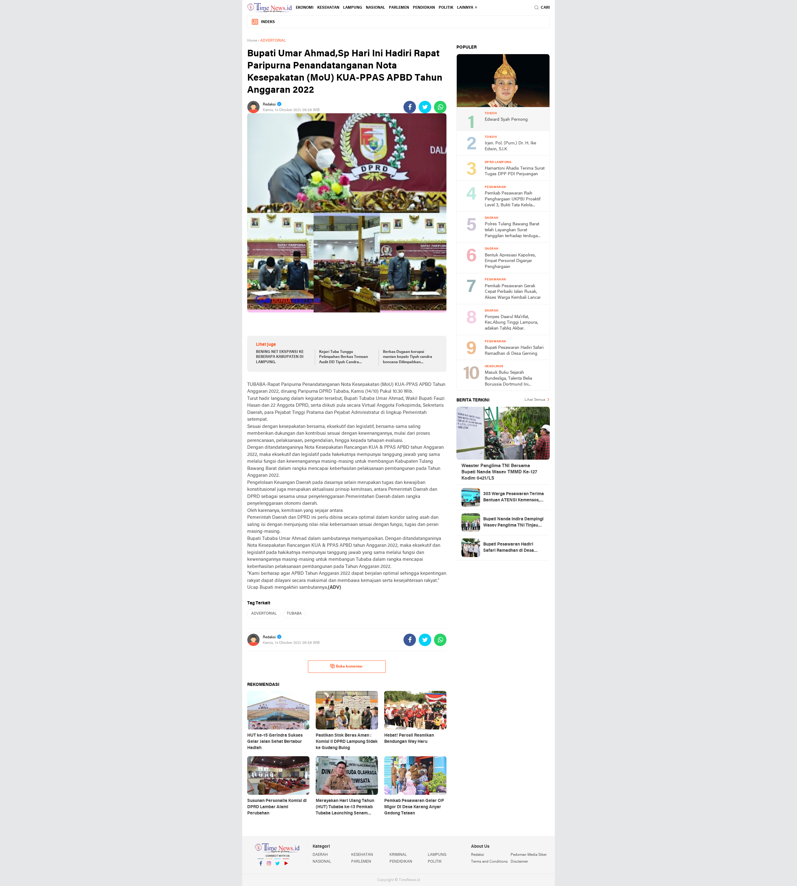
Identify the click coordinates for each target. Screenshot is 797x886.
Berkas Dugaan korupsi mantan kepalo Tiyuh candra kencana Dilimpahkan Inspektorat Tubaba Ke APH (407, 357)
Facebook (260, 871)
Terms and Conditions (489, 862)
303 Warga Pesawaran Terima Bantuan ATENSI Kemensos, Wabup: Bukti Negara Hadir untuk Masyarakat (513, 498)
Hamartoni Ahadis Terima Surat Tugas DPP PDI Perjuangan (515, 171)
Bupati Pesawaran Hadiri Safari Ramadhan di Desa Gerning (514, 350)
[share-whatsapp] (440, 107)
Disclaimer (519, 862)
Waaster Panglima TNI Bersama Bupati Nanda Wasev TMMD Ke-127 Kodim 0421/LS (499, 472)
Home (252, 41)
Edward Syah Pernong (506, 119)
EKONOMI (305, 8)
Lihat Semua (535, 400)
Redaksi (477, 855)
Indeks (268, 22)
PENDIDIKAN (400, 862)
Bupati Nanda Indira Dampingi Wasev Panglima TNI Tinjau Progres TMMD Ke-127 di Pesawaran (513, 523)
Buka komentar (349, 666)
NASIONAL (375, 8)
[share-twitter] (425, 107)
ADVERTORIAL (264, 614)
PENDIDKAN (424, 8)
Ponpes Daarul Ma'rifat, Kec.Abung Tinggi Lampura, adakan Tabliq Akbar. (511, 323)
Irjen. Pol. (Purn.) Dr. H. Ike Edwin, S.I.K (510, 146)
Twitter (277, 871)
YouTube (286, 871)
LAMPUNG (352, 8)
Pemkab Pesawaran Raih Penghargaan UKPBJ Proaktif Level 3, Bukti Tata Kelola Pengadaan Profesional (512, 199)
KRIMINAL (398, 855)
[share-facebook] (409, 107)
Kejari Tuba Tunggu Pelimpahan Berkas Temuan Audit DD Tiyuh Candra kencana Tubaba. (343, 357)
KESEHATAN (328, 8)
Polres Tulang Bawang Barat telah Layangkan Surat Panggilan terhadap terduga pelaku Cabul (512, 230)
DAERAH (320, 855)
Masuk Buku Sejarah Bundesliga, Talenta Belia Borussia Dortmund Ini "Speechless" (508, 378)
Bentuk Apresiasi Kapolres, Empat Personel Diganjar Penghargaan (510, 261)
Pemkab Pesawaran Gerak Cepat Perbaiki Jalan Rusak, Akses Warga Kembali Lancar (513, 292)
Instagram (269, 871)
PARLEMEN (399, 8)
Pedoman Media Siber (529, 855)
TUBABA (294, 614)
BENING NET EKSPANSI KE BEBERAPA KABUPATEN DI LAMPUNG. (280, 357)
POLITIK (446, 8)
